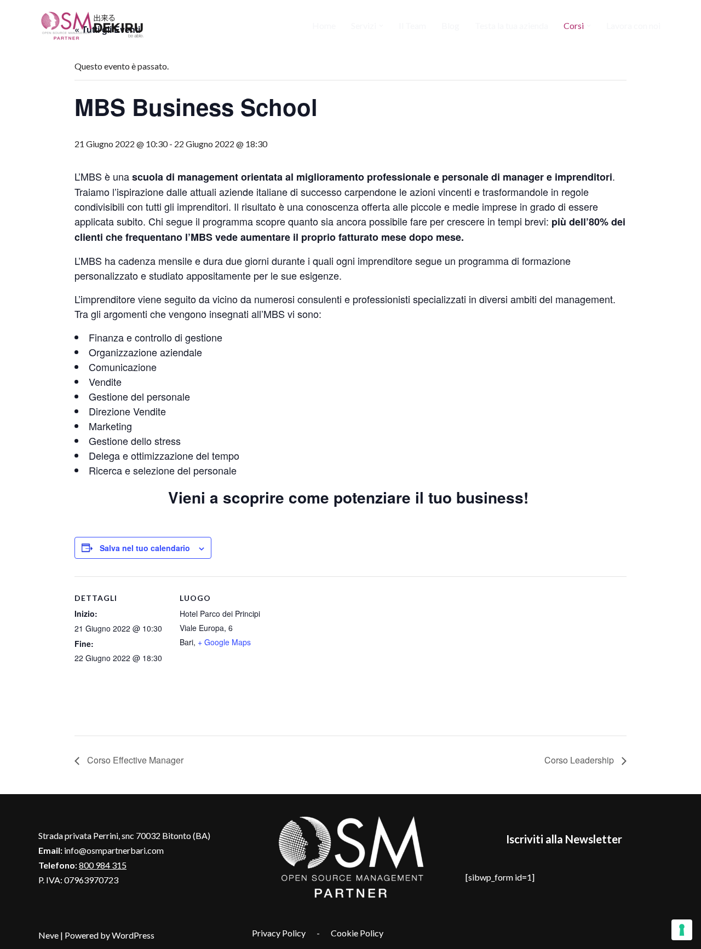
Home (324, 25)
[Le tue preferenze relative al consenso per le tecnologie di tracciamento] (681, 929)
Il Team (412, 25)
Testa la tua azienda (511, 25)
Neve (48, 935)
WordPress (133, 935)
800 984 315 (103, 865)
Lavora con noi (633, 25)
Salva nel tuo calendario (145, 547)
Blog (450, 25)
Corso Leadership (580, 760)
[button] (381, 26)
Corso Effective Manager (134, 760)
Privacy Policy (279, 933)
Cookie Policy (357, 933)
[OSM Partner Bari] (93, 25)
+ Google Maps (224, 641)
